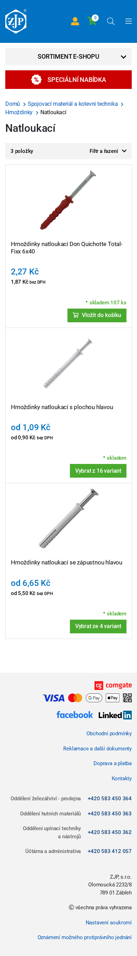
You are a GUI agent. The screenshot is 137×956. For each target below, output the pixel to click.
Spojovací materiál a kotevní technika (73, 104)
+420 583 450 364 (110, 798)
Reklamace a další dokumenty (97, 748)
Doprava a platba (112, 763)
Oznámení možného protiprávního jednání (85, 937)
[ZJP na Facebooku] (75, 716)
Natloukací (53, 112)
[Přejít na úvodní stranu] (15, 21)
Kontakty (122, 778)
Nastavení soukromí (109, 922)
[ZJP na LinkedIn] (112, 716)
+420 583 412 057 (110, 851)
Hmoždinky (19, 112)
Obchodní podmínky (109, 733)
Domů (13, 104)
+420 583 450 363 (110, 813)
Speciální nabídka (76, 79)
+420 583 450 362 (110, 832)
